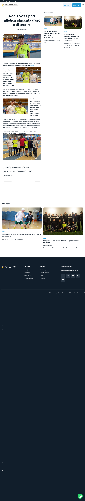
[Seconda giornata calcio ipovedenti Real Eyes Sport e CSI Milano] (53, 21)
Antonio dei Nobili (16, 167)
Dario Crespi (21, 171)
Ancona (6, 167)
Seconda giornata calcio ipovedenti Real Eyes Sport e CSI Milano (52, 33)
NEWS (21, 12)
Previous (8, 183)
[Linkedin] (73, 276)
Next (37, 183)
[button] (80, 496)
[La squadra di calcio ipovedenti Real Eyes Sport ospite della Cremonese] (73, 22)
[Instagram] (68, 276)
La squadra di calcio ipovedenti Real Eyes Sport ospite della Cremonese (72, 36)
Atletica (26, 167)
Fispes (32, 65)
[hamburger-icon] (83, 5)
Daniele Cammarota (9, 171)
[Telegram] (78, 275)
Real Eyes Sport (8, 175)
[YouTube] (63, 280)
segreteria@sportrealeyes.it (69, 270)
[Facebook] (63, 276)
